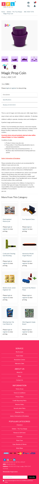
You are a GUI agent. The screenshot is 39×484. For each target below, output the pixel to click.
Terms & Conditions (19, 393)
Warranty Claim (19, 363)
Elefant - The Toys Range (19, 429)
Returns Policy (19, 404)
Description (6, 94)
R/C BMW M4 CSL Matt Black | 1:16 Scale (16, 476)
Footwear (19, 436)
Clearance (20, 425)
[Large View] (4, 58)
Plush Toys (19, 440)
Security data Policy (19, 408)
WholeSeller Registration (10, 471)
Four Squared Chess (28, 219)
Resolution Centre (19, 359)
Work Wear (19, 448)
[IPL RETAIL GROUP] (8, 4)
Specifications (7, 99)
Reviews (5, 105)
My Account (19, 352)
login (7, 88)
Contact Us (19, 380)
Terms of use (19, 389)
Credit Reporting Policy (19, 400)
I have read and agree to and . (19, 481)
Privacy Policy (20, 396)
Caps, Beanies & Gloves (19, 444)
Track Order (19, 356)
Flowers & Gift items (19, 432)
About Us (19, 372)
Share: (3, 84)
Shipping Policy (19, 412)
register (13, 88)
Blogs (19, 376)
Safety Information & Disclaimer (19, 416)
